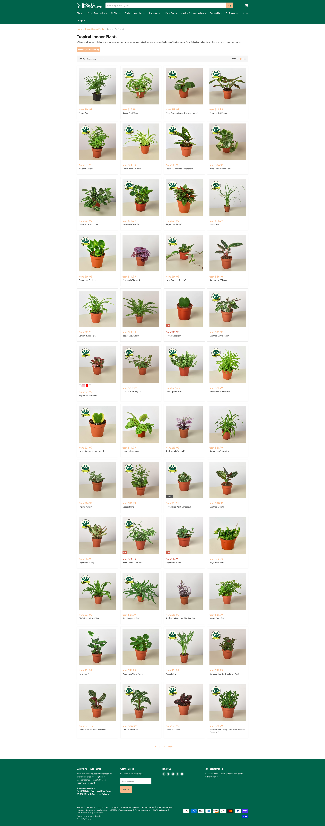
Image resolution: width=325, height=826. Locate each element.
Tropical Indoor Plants (94, 29)
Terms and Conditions (142, 810)
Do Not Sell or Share (84, 813)
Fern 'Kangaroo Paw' (131, 618)
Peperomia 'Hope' (173, 562)
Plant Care (170, 13)
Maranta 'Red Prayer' (218, 113)
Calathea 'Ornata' (216, 507)
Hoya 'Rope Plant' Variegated (178, 507)
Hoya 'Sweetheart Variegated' (91, 451)
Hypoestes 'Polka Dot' (88, 395)
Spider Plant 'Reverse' (132, 168)
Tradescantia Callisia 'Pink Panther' (180, 618)
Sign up (126, 789)
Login (245, 13)
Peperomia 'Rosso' (174, 224)
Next (170, 746)
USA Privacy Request (159, 810)
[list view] (245, 59)
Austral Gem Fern (216, 618)
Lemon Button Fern (87, 336)
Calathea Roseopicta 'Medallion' (92, 729)
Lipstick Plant (128, 507)
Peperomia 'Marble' (131, 224)
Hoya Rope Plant (216, 562)
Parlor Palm (84, 113)
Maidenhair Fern (86, 168)
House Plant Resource (164, 807)
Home (79, 29)
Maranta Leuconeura (131, 451)
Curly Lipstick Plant (174, 391)
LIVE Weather (90, 807)
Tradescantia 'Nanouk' (175, 451)
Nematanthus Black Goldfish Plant (224, 674)
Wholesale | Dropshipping (130, 807)
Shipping (115, 807)
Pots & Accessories (96, 13)
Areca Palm (171, 674)
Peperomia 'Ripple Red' (132, 280)
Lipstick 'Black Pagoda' (132, 391)
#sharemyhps (214, 777)
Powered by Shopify (84, 819)
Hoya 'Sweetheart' (174, 336)
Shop (79, 13)
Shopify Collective (147, 807)
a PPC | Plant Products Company (121, 810)
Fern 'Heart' (84, 674)
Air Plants (115, 13)
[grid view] (241, 59)
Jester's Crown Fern (131, 336)
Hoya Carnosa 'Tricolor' (176, 280)
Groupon (81, 21)
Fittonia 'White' (85, 507)
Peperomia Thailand (87, 280)
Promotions (154, 13)
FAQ (107, 807)
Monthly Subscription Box (192, 13)
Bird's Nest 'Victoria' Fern (89, 618)
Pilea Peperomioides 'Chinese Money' (182, 113)
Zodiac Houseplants (134, 13)
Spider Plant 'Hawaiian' (219, 451)
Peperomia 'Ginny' (87, 562)
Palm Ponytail (215, 224)
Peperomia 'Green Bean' (219, 391)
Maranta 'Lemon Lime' (88, 224)
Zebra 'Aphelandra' (131, 729)
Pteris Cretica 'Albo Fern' (133, 562)
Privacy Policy (98, 813)
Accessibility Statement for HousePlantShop (92, 810)
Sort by (82, 59)
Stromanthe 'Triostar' (218, 280)
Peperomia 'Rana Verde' (133, 674)
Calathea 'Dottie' (173, 729)
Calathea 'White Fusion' (219, 336)
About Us (80, 807)
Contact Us (215, 13)
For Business (232, 13)
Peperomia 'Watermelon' (220, 168)
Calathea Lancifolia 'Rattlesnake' (179, 168)
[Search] (229, 5)
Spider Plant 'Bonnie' (131, 113)
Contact (100, 807)
